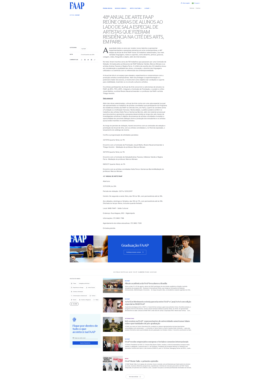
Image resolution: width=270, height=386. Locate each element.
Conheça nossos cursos (133, 252)
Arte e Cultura (135, 8)
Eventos (198, 8)
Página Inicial (107, 8)
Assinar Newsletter (85, 343)
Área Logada (186, 3)
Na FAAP (77, 15)
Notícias (192, 8)
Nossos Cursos (120, 8)
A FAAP (147, 8)
